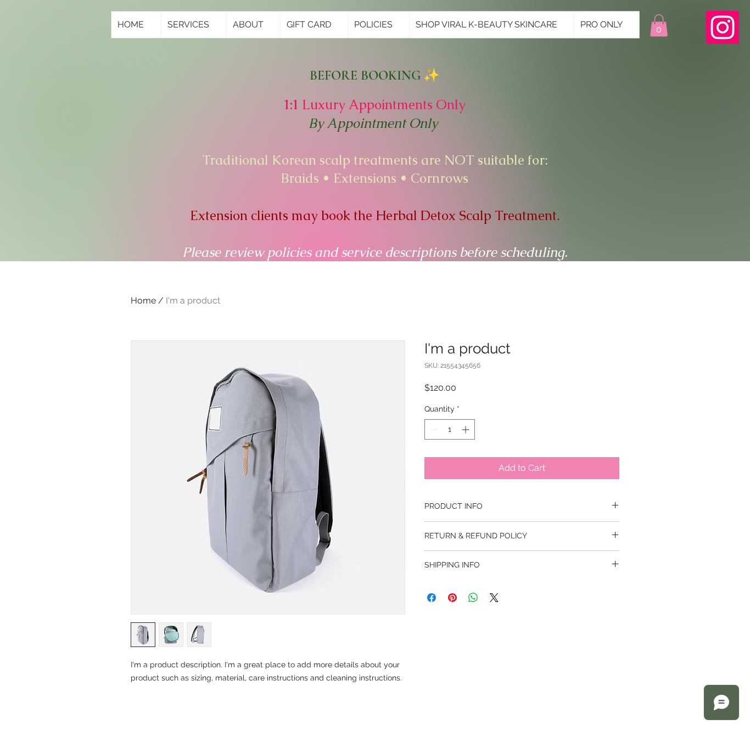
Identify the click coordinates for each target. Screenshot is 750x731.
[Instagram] (722, 27)
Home (143, 300)
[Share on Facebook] (431, 597)
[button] (659, 25)
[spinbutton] (450, 429)
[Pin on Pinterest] (452, 597)
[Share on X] (494, 597)
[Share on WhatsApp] (473, 597)
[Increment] (466, 429)
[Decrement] (433, 429)
